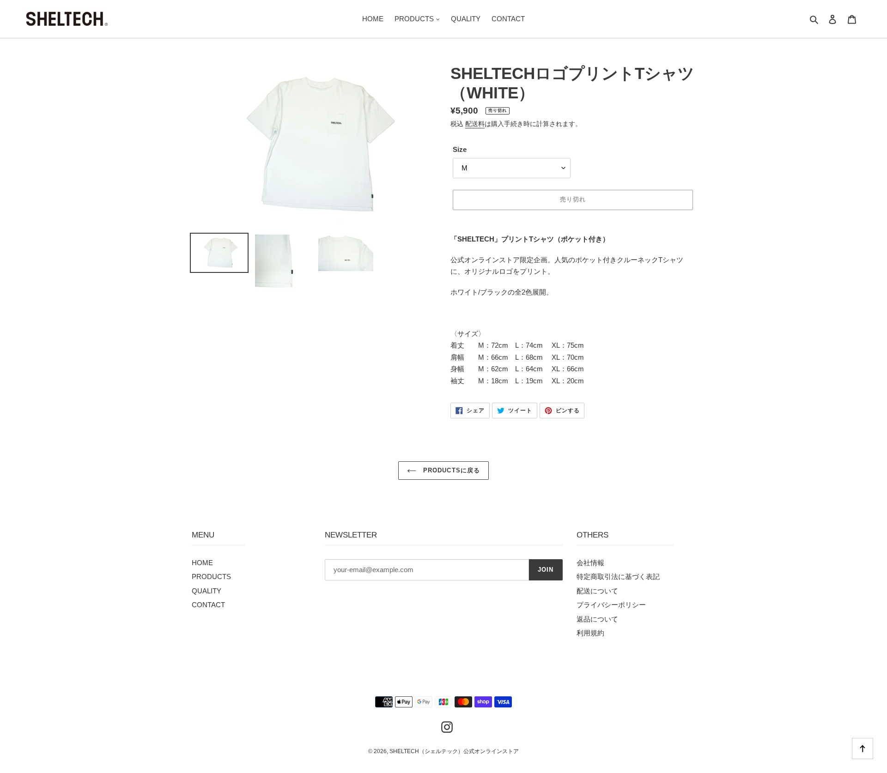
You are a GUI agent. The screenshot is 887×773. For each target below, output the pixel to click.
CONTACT (208, 605)
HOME (202, 563)
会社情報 (590, 563)
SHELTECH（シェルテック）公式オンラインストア (454, 751)
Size (460, 149)
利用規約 (590, 633)
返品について (597, 619)
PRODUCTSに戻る (450, 470)
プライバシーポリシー (611, 605)
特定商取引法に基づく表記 (618, 576)
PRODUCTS (211, 576)
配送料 (475, 123)
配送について (597, 591)
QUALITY (206, 591)
